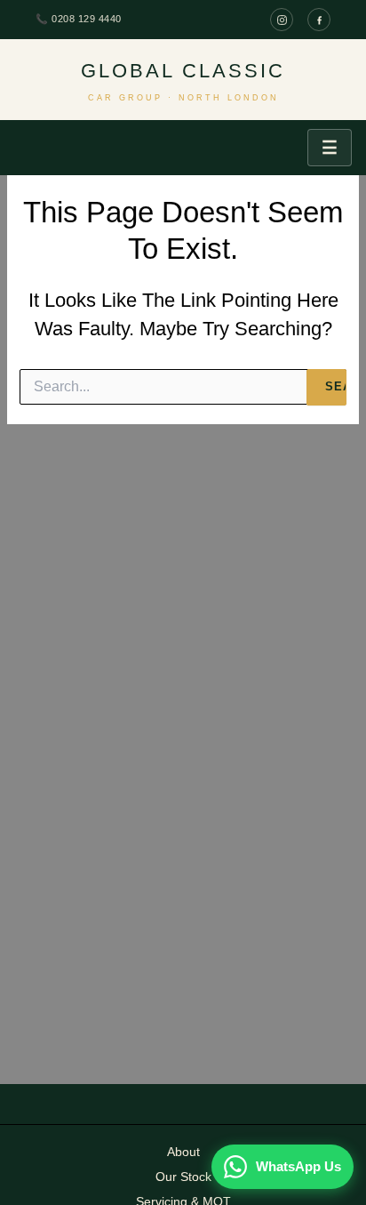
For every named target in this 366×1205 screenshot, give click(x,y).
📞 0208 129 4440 (79, 18)
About (183, 1152)
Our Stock (183, 1177)
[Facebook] (318, 19)
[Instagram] (281, 19)
